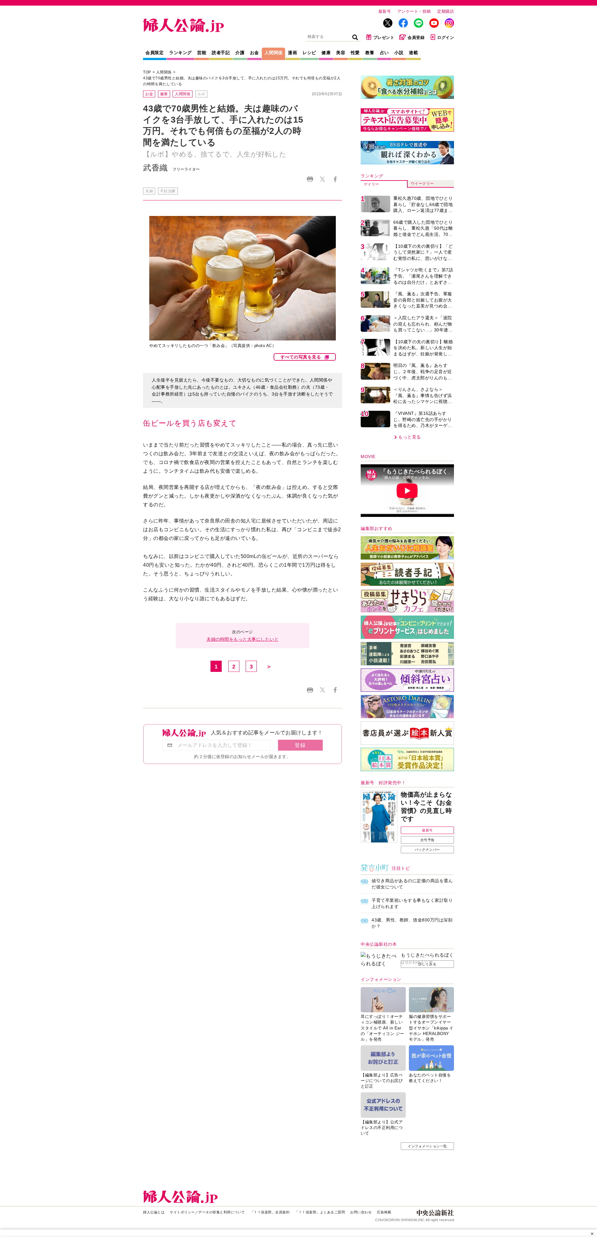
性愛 (355, 52)
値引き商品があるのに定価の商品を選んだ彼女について (412, 883)
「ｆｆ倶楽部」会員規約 (270, 1212)
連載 (413, 52)
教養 (369, 52)
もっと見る (409, 436)
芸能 (201, 52)
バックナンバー (427, 849)
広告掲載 (384, 1212)
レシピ (309, 52)
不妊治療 (168, 191)
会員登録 (416, 37)
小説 (398, 52)
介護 (239, 52)
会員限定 (155, 52)
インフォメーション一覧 (427, 1146)
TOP (147, 72)
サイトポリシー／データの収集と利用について (207, 1212)
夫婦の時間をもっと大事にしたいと (242, 639)
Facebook (335, 179)
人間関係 (274, 52)
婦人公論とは (153, 1212)
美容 (340, 52)
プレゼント (384, 37)
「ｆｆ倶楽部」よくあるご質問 (320, 1212)
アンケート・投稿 (414, 11)
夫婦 (149, 191)
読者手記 (221, 52)
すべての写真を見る (300, 356)
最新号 (384, 11)
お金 (254, 52)
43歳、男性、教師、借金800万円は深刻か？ (412, 923)
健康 (326, 52)
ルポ (201, 94)
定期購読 (445, 11)
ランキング (180, 52)
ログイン (445, 37)
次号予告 (427, 840)
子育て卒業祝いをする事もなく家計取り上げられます (412, 903)
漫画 (292, 52)
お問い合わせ (361, 1212)
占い (384, 52)
